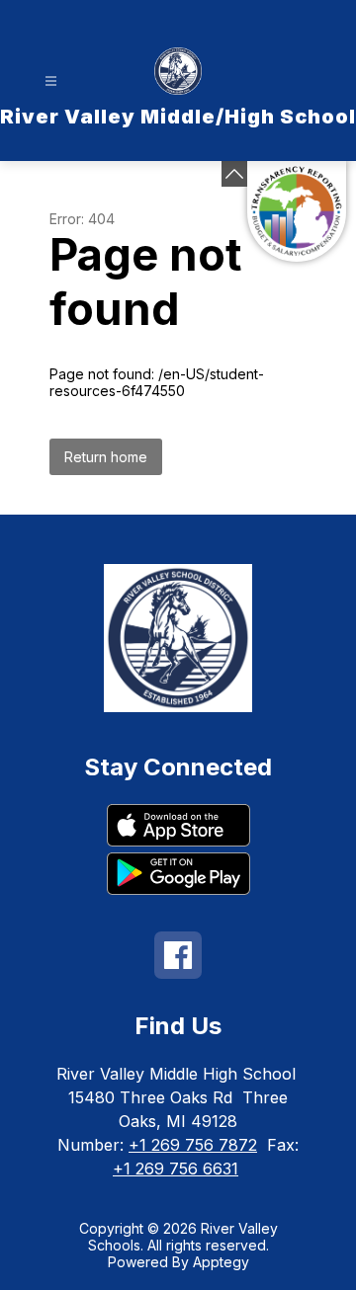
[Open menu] (51, 81)
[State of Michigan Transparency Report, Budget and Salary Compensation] (296, 211)
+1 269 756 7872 (193, 1145)
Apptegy (221, 1261)
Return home (105, 456)
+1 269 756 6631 (175, 1168)
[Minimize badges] (234, 174)
